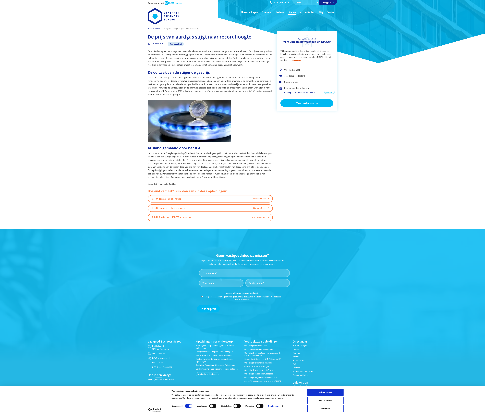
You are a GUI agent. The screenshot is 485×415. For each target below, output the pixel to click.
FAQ (321, 12)
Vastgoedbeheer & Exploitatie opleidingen (214, 351)
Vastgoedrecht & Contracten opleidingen (214, 355)
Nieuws (292, 12)
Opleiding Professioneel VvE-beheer (260, 370)
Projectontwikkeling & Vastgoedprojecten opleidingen (214, 360)
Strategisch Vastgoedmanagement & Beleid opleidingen (215, 346)
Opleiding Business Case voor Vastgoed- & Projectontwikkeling (262, 354)
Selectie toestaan (325, 400)
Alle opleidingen (249, 12)
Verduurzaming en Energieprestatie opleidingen (217, 369)
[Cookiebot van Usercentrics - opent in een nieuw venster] (155, 410)
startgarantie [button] (329, 92)
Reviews (279, 12)
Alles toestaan (325, 392)
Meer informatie (307, 103)
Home (150, 28)
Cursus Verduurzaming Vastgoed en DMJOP (262, 381)
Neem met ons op (161, 379)
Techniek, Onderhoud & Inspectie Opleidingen (215, 365)
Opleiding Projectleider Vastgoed (258, 373)
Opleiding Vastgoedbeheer (255, 345)
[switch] (212, 406)
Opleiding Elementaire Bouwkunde (259, 362)
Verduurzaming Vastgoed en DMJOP (307, 42)
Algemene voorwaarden (303, 371)
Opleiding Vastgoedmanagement (258, 349)
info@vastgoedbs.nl (161, 358)
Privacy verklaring (300, 375)
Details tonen (274, 406)
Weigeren (325, 408)
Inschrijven (208, 309)
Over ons (266, 12)
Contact (331, 12)
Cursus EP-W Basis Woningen (256, 366)
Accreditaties (307, 12)
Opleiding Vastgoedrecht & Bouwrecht (260, 377)
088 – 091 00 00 (282, 2)
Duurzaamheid (176, 44)
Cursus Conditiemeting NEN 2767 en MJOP (262, 359)
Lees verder (295, 60)
